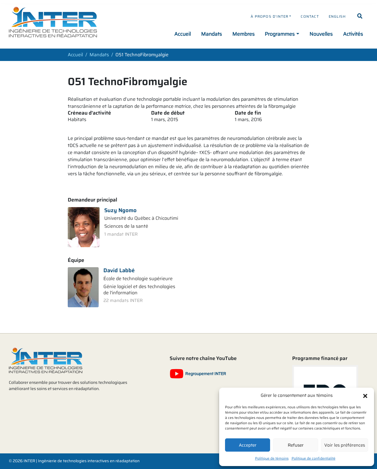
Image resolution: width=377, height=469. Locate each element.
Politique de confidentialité (313, 458)
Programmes (280, 34)
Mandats (211, 34)
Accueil (182, 34)
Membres (243, 34)
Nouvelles (321, 34)
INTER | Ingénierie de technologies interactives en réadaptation (82, 461)
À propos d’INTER (269, 16)
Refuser (296, 445)
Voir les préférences (344, 445)
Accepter (248, 445)
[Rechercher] (360, 16)
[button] (365, 395)
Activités (353, 34)
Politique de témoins (272, 458)
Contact (310, 16)
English (337, 16)
